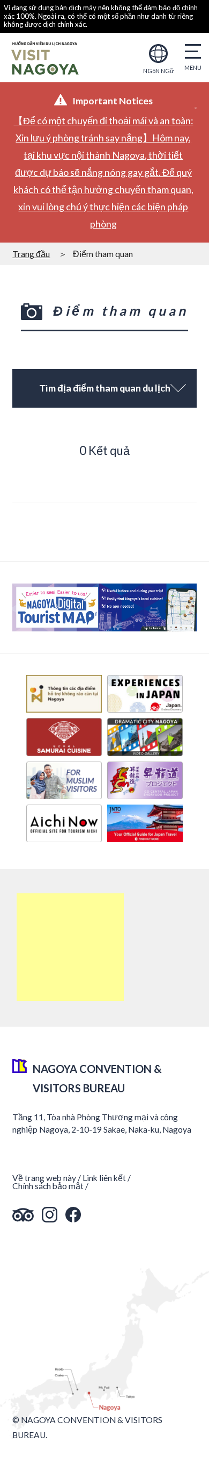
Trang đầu (31, 254)
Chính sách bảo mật (48, 1186)
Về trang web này (44, 1178)
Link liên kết (104, 1178)
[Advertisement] (70, 947)
